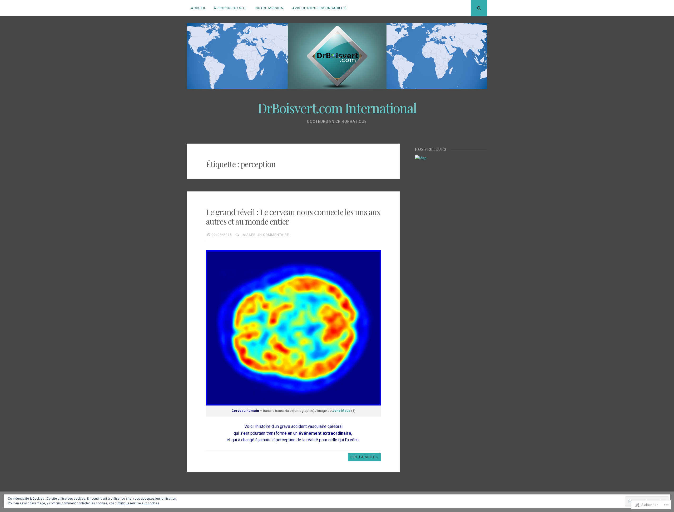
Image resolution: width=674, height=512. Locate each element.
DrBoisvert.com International (337, 108)
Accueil (198, 8)
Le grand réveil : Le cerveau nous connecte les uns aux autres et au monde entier (293, 217)
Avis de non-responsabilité (319, 8)
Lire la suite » (364, 457)
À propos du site (230, 8)
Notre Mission (269, 8)
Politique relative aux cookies (138, 503)
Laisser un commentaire (265, 235)
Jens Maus (341, 411)
